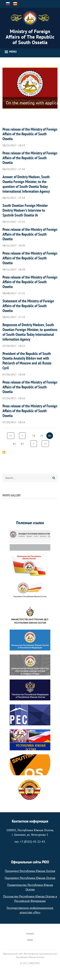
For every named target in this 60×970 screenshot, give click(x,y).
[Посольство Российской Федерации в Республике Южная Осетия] (30, 689)
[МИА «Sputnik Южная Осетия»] (30, 764)
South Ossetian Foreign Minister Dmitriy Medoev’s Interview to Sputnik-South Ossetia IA (25, 210)
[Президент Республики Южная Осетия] (30, 540)
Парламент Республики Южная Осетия (30, 878)
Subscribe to (3, 452)
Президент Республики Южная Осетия (30, 871)
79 (42, 435)
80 (50, 436)
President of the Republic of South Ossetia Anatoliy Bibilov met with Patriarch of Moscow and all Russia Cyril (26, 360)
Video (30, 939)
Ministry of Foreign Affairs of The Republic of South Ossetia (30, 36)
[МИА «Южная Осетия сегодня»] (30, 739)
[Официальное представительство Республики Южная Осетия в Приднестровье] (30, 664)
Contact (30, 933)
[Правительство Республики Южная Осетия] (30, 565)
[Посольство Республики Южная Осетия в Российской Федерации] (30, 640)
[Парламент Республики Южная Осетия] (30, 590)
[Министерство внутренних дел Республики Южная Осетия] (30, 615)
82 (23, 443)
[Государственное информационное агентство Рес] (30, 714)
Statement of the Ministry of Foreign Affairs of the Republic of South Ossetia (28, 305)
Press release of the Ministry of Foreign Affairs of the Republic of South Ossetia (29, 134)
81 (15, 443)
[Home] (30, 17)
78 (34, 435)
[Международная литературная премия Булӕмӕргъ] (30, 789)
